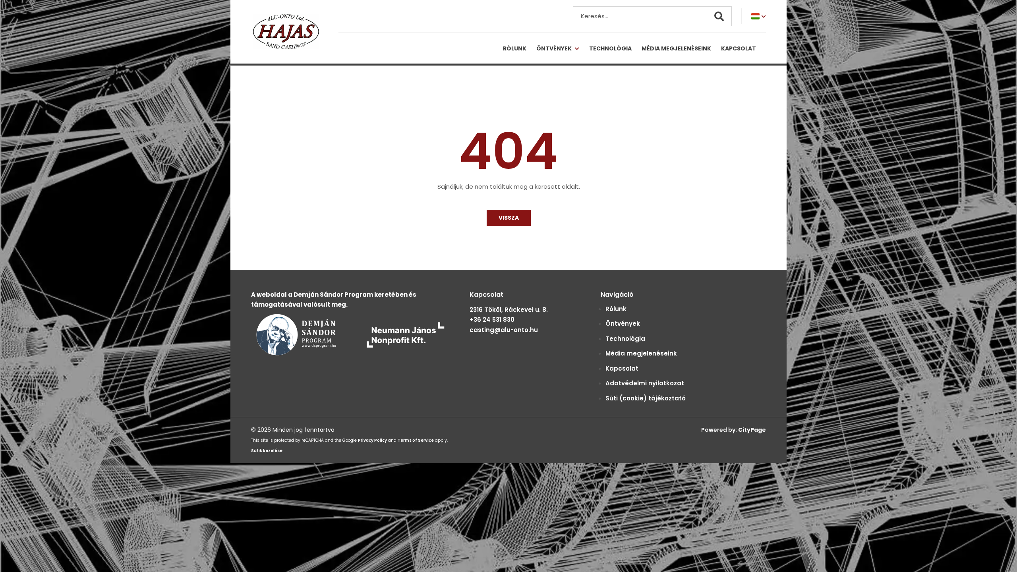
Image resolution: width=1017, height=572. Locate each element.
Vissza (509, 218)
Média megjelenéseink (676, 48)
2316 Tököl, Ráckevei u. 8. (509, 309)
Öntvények (554, 48)
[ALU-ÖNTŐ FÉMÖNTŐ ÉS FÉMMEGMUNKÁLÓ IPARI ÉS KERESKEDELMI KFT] (290, 32)
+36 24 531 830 (492, 319)
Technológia (610, 48)
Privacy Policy (372, 440)
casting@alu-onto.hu (504, 330)
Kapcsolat (738, 48)
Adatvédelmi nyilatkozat (644, 383)
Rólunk (514, 48)
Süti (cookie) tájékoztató (645, 398)
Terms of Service (416, 440)
